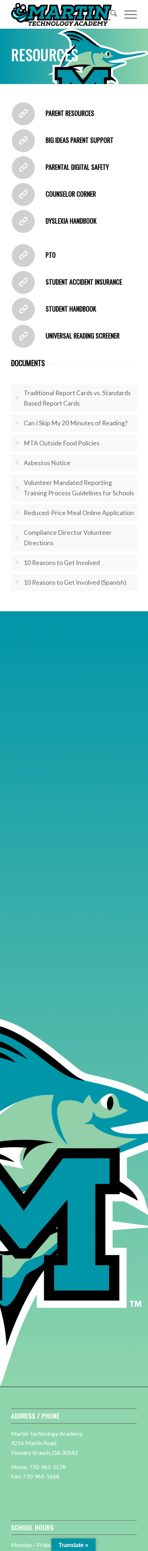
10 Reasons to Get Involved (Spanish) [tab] (75, 582)
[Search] (110, 14)
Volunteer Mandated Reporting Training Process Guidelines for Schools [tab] (79, 488)
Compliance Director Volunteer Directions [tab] (68, 538)
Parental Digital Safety (77, 167)
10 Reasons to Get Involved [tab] (62, 562)
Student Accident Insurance (84, 281)
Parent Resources (70, 113)
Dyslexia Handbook (71, 220)
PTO (51, 255)
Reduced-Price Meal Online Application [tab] (79, 513)
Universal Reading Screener (83, 335)
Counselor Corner (71, 193)
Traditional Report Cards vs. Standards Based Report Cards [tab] (77, 398)
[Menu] (127, 14)
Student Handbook (71, 308)
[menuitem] (110, 14)
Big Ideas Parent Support (80, 140)
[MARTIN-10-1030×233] (61, 14)
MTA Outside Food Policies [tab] (62, 443)
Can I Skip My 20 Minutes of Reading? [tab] (76, 423)
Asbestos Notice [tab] (47, 463)
